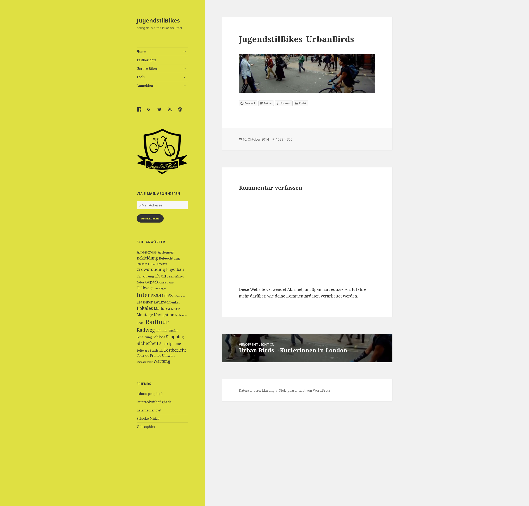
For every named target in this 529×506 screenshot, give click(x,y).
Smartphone (170, 343)
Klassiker (145, 302)
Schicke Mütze (148, 418)
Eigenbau (175, 269)
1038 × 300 (284, 139)
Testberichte (146, 60)
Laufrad (161, 302)
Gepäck (151, 282)
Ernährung (145, 276)
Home (141, 51)
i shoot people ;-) (149, 393)
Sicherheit (147, 343)
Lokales (145, 308)
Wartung (161, 361)
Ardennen (166, 252)
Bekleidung (147, 258)
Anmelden (145, 85)
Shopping (175, 336)
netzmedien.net (149, 410)
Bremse (152, 264)
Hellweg (144, 287)
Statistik (156, 350)
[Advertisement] (162, 475)
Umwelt (168, 355)
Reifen (174, 331)
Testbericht (174, 350)
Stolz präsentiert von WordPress (304, 390)
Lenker (174, 302)
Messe (175, 309)
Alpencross (147, 252)
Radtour (157, 322)
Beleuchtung (169, 258)
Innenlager (159, 288)
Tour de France (149, 355)
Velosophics (146, 426)
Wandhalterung (145, 361)
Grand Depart (166, 282)
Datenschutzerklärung (257, 390)
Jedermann (179, 296)
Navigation (164, 314)
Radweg (146, 330)
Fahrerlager (176, 276)
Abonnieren (150, 218)
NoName (181, 315)
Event (161, 276)
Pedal (141, 323)
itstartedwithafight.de (154, 402)
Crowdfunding (151, 269)
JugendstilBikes (158, 20)
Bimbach (142, 264)
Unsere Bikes (147, 68)
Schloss (159, 336)
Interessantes (155, 295)
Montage (145, 314)
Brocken (162, 264)
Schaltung (144, 337)
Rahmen (162, 330)
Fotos (140, 282)
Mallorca (162, 308)
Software (143, 350)
